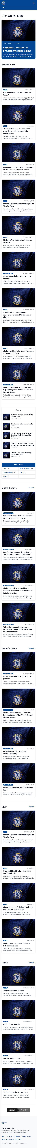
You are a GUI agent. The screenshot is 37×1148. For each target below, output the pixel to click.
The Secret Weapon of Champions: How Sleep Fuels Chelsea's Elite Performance (16, 131)
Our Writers (16, 1136)
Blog (5, 89)
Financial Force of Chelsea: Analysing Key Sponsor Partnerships (18, 908)
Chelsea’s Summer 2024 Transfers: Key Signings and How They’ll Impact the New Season (18, 389)
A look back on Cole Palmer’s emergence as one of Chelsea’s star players (17, 314)
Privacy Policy (26, 1136)
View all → (31, 488)
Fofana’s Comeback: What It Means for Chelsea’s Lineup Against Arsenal (18, 168)
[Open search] (33, 3)
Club (5, 201)
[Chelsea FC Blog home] (3, 3)
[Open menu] (3, 8)
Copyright (18, 1139)
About (3, 1136)
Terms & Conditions (8, 1139)
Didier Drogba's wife (11, 1024)
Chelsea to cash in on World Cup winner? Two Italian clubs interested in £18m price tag (17, 590)
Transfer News (8, 273)
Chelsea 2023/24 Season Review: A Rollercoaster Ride (16, 944)
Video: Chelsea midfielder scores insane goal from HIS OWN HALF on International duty (17, 629)
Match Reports (8, 513)
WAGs (5, 987)
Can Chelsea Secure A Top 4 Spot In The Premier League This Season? (17, 553)
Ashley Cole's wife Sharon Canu (15, 1092)
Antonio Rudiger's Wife (12, 1058)
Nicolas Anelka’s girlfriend (13, 990)
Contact (9, 1136)
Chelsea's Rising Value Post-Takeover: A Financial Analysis (18, 352)
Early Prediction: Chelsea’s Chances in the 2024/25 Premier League (18, 517)
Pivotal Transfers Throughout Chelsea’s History (15, 752)
